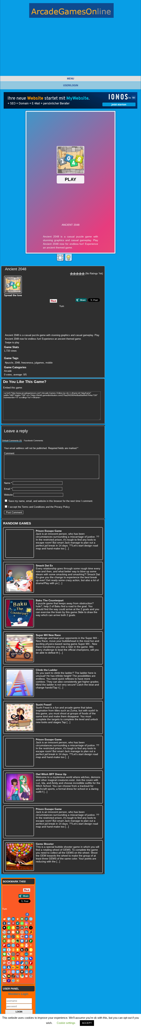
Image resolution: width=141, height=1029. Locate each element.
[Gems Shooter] (19, 856)
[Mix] (81, 321)
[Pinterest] (41, 312)
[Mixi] (85, 321)
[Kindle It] (46, 321)
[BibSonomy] (90, 312)
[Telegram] (94, 326)
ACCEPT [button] (87, 1023)
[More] (59, 330)
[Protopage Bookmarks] (33, 326)
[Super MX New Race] (19, 648)
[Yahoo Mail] (50, 330)
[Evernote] (72, 317)
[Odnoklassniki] (99, 321)
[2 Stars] (74, 273)
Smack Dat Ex (44, 565)
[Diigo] (55, 317)
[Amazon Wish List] (72, 312)
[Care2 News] (28, 317)
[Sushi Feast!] (19, 717)
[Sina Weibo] (59, 326)
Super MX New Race (48, 635)
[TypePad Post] (19, 330)
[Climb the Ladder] (19, 682)
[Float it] (28, 312)
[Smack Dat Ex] (19, 578)
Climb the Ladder (46, 669)
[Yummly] (59, 312)
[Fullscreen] (60, 257)
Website (8, 494)
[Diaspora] (50, 317)
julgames (39, 362)
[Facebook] (95, 308)
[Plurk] (19, 326)
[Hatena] (24, 321)
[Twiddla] (15, 330)
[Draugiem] (63, 317)
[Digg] (24, 312)
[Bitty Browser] (94, 312)
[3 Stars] (77, 273)
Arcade (8, 371)
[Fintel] (85, 317)
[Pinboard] (15, 326)
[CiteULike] (33, 317)
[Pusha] (37, 326)
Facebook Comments (33, 440)
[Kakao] (37, 321)
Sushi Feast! (44, 704)
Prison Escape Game (49, 530)
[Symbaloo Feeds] (90, 326)
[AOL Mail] (77, 312)
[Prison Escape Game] (19, 543)
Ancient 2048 (15, 269)
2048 (17, 362)
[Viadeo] (24, 330)
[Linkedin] (10, 312)
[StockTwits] (81, 326)
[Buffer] (63, 312)
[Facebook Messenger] (77, 317)
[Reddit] (100, 308)
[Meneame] (72, 321)
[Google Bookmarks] (6, 321)
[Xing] (46, 312)
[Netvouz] (94, 321)
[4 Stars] (80, 273)
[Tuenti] (10, 330)
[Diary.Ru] (46, 317)
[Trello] (6, 330)
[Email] (19, 312)
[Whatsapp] (50, 312)
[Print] (15, 312)
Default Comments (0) (12, 440)
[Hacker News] (19, 321)
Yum (61, 306)
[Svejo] (85, 326)
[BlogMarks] (10, 317)
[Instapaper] (28, 321)
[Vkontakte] (37, 312)
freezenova (27, 362)
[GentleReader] (99, 317)
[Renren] (55, 326)
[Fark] (81, 317)
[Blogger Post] (6, 317)
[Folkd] (94, 317)
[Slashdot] (72, 326)
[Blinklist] (99, 312)
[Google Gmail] (15, 321)
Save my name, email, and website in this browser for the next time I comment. (50, 501)
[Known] (50, 321)
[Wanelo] (33, 330)
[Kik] (41, 321)
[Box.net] (19, 317)
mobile (49, 362)
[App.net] (81, 312)
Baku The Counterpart (50, 600)
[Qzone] (41, 326)
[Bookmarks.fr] (15, 317)
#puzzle (9, 362)
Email (8, 489)
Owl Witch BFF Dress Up (51, 774)
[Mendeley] (68, 321)
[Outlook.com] (6, 326)
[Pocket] (24, 326)
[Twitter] (6, 312)
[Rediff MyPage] (46, 326)
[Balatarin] (85, 312)
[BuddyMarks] (24, 317)
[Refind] (50, 326)
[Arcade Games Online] (71, 11)
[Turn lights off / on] (68, 257)
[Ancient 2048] (13, 284)
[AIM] (68, 312)
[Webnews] (37, 330)
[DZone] (68, 317)
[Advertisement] (70, 50)
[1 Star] (71, 273)
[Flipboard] (90, 317)
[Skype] (68, 326)
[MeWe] (77, 321)
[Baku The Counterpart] (19, 613)
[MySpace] (90, 321)
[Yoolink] (55, 330)
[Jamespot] (33, 321)
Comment (9, 453)
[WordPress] (41, 330)
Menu (70, 78)
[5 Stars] (83, 273)
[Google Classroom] (10, 321)
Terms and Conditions (33, 507)
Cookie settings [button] (66, 1022)
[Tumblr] (33, 312)
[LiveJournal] (59, 321)
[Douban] (59, 317)
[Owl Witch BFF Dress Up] (19, 787)
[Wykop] (46, 330)
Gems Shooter (45, 843)
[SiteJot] (63, 326)
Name (8, 483)
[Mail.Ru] (63, 321)
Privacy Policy (62, 507)
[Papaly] (10, 326)
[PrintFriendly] (28, 326)
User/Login (70, 85)
